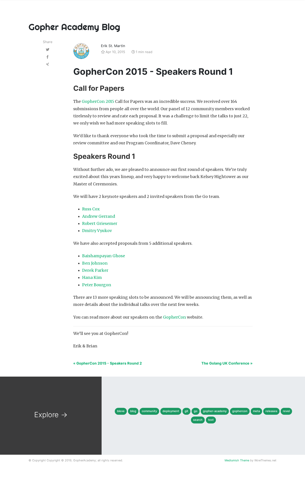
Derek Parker (95, 270)
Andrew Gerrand (98, 216)
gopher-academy (215, 411)
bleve (121, 411)
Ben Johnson (95, 263)
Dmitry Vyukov (97, 230)
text (211, 419)
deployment (171, 411)
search (198, 419)
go (195, 411)
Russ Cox (91, 209)
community (149, 411)
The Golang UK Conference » (227, 363)
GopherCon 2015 (98, 101)
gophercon (239, 411)
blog (133, 411)
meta (256, 411)
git (186, 411)
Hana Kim (92, 277)
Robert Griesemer (99, 223)
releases (271, 411)
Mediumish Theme (237, 460)
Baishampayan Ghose (103, 255)
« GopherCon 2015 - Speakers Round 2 (107, 363)
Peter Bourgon (96, 284)
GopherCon (174, 317)
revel (286, 411)
